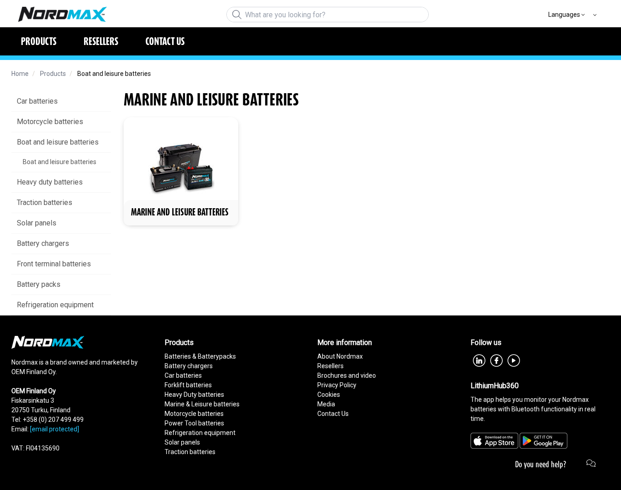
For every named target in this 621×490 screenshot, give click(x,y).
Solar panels (182, 442)
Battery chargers (189, 366)
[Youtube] (513, 359)
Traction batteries (190, 451)
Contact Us (333, 413)
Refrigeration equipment (200, 432)
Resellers (330, 366)
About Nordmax (340, 356)
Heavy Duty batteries (194, 394)
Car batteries (183, 375)
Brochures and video (346, 375)
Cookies (328, 394)
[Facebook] (496, 359)
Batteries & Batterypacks (200, 356)
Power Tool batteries (194, 423)
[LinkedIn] (479, 359)
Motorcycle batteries (194, 413)
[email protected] (54, 429)
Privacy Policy (336, 385)
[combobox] (327, 14)
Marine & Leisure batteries (202, 404)
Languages (564, 14)
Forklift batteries (188, 385)
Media (326, 404)
